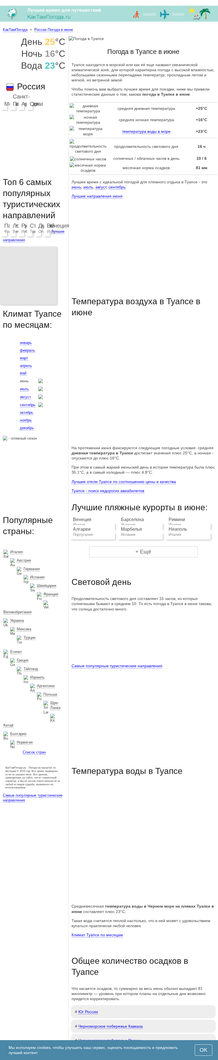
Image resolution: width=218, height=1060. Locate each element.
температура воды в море (146, 131)
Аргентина (45, 686)
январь (26, 343)
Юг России (88, 1011)
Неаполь (178, 529)
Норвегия (25, 742)
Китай (8, 725)
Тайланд (31, 669)
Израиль (37, 677)
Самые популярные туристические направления (117, 666)
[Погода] (109, 21)
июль (88, 187)
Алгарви (82, 529)
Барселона (132, 519)
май (23, 373)
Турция (29, 637)
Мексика (24, 629)
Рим (26, 226)
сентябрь (116, 187)
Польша (50, 694)
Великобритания (17, 612)
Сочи (36, 104)
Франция (50, 594)
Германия (32, 569)
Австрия (24, 560)
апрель (26, 366)
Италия (53, 231)
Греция (22, 660)
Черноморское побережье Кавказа (110, 1026)
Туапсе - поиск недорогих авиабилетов (108, 490)
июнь (76, 187)
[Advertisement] (143, 242)
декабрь (27, 428)
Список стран (34, 752)
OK (203, 1050)
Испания (37, 577)
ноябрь (26, 420)
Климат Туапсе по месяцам (97, 935)
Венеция (82, 519)
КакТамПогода (15, 30)
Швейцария (46, 585)
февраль (27, 350)
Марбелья (131, 529)
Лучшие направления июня (97, 196)
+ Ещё (143, 552)
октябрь (26, 412)
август (100, 187)
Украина (17, 620)
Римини (177, 519)
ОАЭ (42, 231)
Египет (16, 652)
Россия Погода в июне (53, 30)
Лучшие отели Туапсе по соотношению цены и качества (124, 481)
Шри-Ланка (55, 705)
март (24, 358)
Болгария (18, 734)
